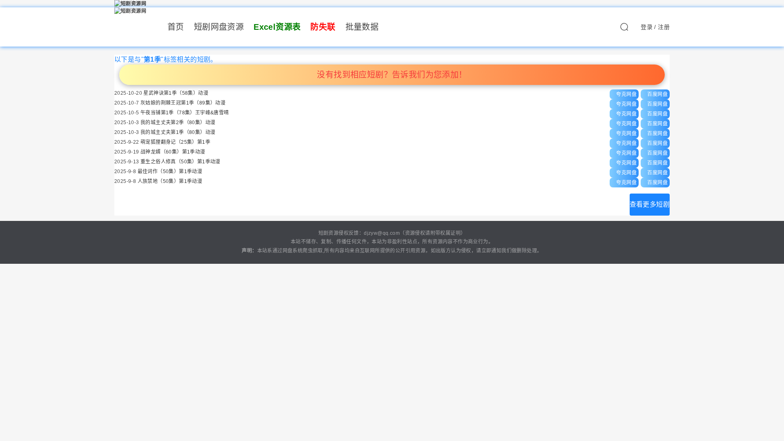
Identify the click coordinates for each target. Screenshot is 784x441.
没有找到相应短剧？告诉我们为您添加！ (392, 74)
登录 (647, 27)
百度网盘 (657, 94)
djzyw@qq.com (382, 233)
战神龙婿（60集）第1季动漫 (172, 152)
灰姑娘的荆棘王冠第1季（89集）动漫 (182, 103)
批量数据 (362, 26)
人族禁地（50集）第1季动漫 (170, 181)
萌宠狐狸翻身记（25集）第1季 (175, 142)
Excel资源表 (277, 26)
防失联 (322, 26)
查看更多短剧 (650, 204)
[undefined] (624, 29)
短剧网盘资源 (219, 26)
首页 (175, 26)
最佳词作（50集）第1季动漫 (170, 171)
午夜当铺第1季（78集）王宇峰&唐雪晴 (184, 113)
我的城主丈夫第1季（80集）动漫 (177, 132)
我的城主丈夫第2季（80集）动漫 (177, 122)
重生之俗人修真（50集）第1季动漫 (180, 162)
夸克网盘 (626, 94)
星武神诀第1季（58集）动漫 (175, 93)
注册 (664, 27)
